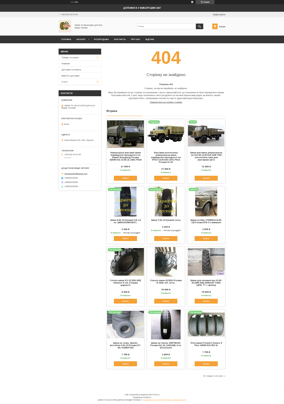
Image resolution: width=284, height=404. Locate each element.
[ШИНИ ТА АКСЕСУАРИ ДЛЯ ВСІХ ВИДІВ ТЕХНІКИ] (65, 32)
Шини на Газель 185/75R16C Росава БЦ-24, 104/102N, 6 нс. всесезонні (165, 345)
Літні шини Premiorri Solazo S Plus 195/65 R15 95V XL (206, 344)
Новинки (66, 63)
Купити (125, 178)
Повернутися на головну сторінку (166, 102)
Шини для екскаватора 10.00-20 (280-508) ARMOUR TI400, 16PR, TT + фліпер (206, 282)
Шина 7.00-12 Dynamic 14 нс (166, 220)
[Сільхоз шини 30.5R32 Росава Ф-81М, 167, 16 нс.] (166, 262)
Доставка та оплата (71, 69)
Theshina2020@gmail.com (75, 174)
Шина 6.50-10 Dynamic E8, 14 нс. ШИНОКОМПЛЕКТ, (125, 221)
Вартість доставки (70, 76)
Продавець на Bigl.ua (142, 397)
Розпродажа (101, 39)
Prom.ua (156, 395)
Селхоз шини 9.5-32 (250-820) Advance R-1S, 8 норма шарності (125, 282)
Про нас (135, 39)
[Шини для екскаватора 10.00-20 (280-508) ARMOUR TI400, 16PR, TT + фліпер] (206, 262)
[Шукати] (199, 26)
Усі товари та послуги (213, 376)
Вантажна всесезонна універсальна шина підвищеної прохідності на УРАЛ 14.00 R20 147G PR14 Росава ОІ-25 (166, 157)
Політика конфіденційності (175, 400)
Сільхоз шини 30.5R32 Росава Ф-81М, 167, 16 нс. (166, 281)
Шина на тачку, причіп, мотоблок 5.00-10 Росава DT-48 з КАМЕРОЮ (125, 345)
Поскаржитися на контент (152, 400)
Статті (65, 82)
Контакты (120, 39)
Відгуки (150, 39)
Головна (66, 39)
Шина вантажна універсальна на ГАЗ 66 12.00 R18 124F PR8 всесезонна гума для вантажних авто (206, 156)
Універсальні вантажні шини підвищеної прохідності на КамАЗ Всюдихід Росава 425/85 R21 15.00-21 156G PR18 (125, 156)
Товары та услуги (70, 57)
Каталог (81, 39)
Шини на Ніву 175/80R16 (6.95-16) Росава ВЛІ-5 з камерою (206, 221)
